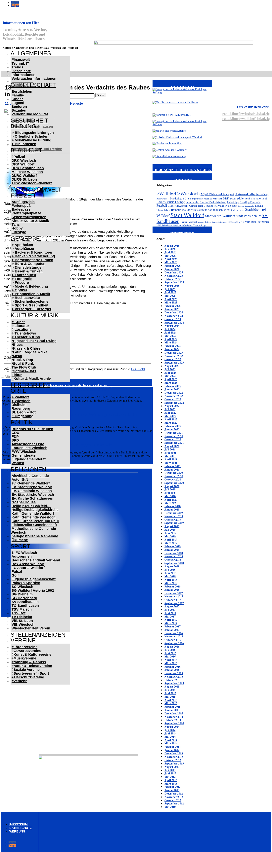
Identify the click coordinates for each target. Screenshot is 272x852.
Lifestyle (19, 232)
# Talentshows (24, 333)
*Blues (17, 345)
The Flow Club (24, 367)
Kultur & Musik (34, 315)
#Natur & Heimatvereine (32, 666)
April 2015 (170, 700)
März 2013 (170, 783)
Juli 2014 (169, 730)
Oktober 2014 (172, 720)
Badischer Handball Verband (36, 560)
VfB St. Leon (22, 621)
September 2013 (174, 763)
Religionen (28, 469)
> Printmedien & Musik (31, 294)
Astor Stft (20, 479)
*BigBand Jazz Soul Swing (34, 341)
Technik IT (20, 63)
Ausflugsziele (23, 202)
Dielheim (19, 405)
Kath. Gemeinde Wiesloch (34, 517)
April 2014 (170, 740)
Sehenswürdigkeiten (29, 217)
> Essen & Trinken (27, 271)
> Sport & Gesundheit (30, 305)
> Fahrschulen (24, 275)
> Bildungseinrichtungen (33, 133)
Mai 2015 (170, 696)
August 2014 (171, 727)
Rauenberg (21, 408)
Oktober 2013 (172, 760)
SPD (15, 440)
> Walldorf (20, 397)
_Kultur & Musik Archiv (31, 379)
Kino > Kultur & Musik (30, 221)
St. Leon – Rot (24, 412)
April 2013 (170, 780)
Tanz (16, 225)
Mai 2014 (170, 736)
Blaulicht (26, 150)
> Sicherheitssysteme (30, 301)
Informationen (23, 75)
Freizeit (23, 195)
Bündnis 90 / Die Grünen (32, 429)
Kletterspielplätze (26, 213)
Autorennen (22, 556)
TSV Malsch (22, 609)
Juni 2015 (170, 693)
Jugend (18, 103)
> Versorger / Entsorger (31, 309)
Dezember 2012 (173, 793)
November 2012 (173, 797)
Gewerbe (25, 238)
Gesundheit (29, 120)
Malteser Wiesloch (27, 172)
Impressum (18, 824)
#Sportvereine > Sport (30, 673)
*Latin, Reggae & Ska (29, 352)
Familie (18, 95)
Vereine (23, 640)
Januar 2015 (171, 710)
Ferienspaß (21, 206)
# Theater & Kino (26, 337)
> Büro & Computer (28, 264)
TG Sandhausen (25, 606)
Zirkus (17, 375)
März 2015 (170, 703)
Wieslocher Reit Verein (31, 628)
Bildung (23, 126)
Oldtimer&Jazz (24, 371)
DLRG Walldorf (24, 176)
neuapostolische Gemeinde (35, 536)
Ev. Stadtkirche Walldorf (32, 487)
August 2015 (171, 686)
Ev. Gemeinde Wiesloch (32, 491)
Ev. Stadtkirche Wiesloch (33, 495)
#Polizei (18, 157)
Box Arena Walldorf (28, 564)
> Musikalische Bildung (31, 140)
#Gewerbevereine (26, 651)
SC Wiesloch (22, 587)
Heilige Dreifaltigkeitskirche (35, 510)
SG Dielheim (22, 594)
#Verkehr (19, 681)
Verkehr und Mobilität (30, 114)
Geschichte (21, 71)
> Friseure (20, 283)
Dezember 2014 (173, 713)
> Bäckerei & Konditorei (32, 252)
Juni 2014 (170, 733)
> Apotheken (22, 245)
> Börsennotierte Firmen (32, 260)
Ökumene (20, 540)
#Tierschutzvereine (28, 677)
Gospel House (24, 502)
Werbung (17, 831)
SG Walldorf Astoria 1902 (33, 590)
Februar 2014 (172, 747)
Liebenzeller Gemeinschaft (34, 525)
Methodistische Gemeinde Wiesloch (33, 530)
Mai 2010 (170, 807)
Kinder (17, 99)
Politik (22, 422)
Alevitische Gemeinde (30, 476)
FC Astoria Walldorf (28, 568)
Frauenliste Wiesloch (29, 448)
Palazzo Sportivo (26, 583)
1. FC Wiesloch (24, 553)
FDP (15, 437)
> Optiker (19, 290)
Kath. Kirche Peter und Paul (35, 521)
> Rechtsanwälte (26, 298)
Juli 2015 (169, 690)
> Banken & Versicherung (33, 256)
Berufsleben (22, 91)
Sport (20, 546)
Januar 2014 (171, 750)
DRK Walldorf (23, 164)
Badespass (21, 209)
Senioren (19, 107)
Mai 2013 (170, 777)
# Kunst (18, 322)
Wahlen (18, 463)
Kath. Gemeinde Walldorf (33, 513)
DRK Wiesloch (24, 160)
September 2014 (174, 723)
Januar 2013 (171, 790)
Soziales (19, 110)
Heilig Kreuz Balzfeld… (31, 506)
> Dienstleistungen (28, 267)
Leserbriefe (30, 385)
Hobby (17, 228)
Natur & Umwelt (36, 189)
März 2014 (170, 743)
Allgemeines (31, 53)
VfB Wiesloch (23, 624)
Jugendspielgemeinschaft (34, 579)
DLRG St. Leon (24, 179)
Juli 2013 (169, 770)
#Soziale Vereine (26, 670)
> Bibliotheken (24, 144)
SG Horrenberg (24, 598)
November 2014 (173, 717)
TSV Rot (18, 613)
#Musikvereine (24, 658)
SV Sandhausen (25, 602)
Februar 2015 (172, 706)
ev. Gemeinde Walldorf (31, 483)
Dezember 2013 (173, 753)
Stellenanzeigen (38, 634)
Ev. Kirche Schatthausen (32, 498)
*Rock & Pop (22, 360)
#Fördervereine (24, 647)
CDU (15, 433)
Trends (17, 67)
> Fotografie (22, 279)
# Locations (21, 330)
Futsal (17, 572)
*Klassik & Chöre (26, 348)
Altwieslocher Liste (28, 444)
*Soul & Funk (23, 364)
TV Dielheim (22, 617)
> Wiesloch (21, 401)
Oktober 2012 (172, 800)
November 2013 (173, 757)
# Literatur (20, 326)
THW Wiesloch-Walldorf (32, 183)
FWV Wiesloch (24, 452)
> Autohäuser (23, 249)
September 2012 (174, 803)
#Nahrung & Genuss (29, 662)
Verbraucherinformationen (34, 79)
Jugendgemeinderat (29, 459)
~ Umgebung (22, 416)
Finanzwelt (21, 60)
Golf (15, 575)
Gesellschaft (33, 85)
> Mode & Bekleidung (30, 286)
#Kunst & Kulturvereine (31, 655)
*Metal (17, 356)
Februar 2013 (172, 787)
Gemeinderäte (23, 455)
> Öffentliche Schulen (30, 136)
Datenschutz (20, 828)
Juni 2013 (170, 773)
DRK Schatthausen (28, 168)
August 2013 (171, 767)
